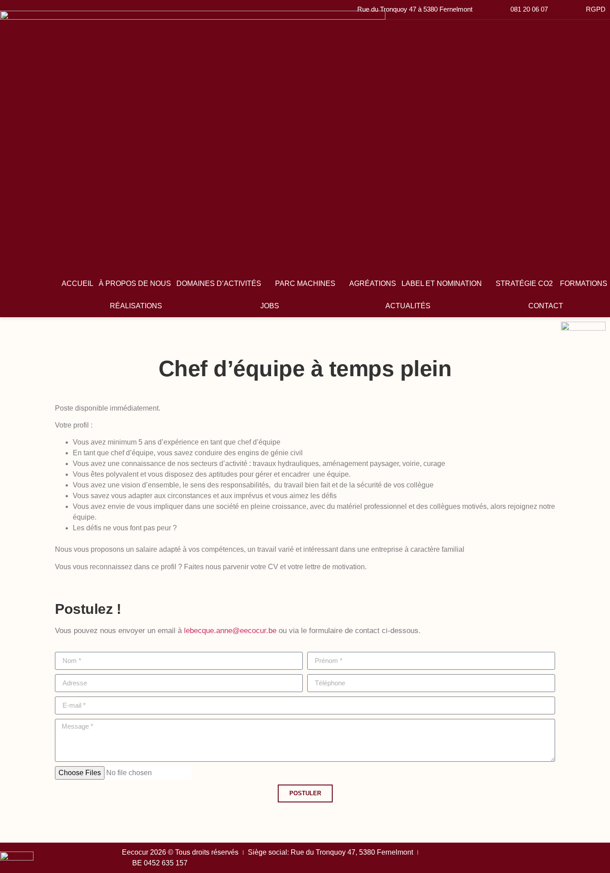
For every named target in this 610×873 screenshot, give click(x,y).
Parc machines (305, 283)
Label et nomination (441, 283)
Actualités (407, 306)
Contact (545, 306)
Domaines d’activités (218, 283)
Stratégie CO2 (525, 283)
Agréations (372, 283)
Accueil (77, 283)
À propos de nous (135, 283)
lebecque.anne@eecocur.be (230, 630)
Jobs (269, 306)
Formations (583, 283)
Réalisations (136, 306)
